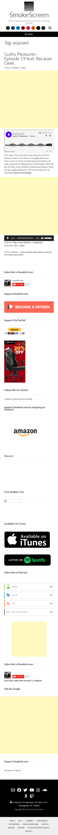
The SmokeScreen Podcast (38, 828)
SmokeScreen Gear (30, 824)
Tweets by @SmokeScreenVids (18, 399)
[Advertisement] (29, 99)
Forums (21, 828)
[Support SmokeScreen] (29, 312)
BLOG (20, 821)
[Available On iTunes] (27, 547)
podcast (48, 252)
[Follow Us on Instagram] (28, 28)
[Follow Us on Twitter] (18, 28)
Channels (30, 821)
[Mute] (42, 238)
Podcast (15, 252)
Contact (28, 831)
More (22, 245)
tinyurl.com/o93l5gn (22, 172)
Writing (11, 828)
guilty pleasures (39, 252)
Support (45, 824)
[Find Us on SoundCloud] (33, 28)
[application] (29, 238)
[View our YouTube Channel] (23, 28)
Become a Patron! (12, 770)
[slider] (48, 237)
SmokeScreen (29, 14)
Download (37, 242)
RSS (15, 245)
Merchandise (42, 821)
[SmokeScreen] (29, 6)
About (12, 821)
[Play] (7, 238)
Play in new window (22, 242)
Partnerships (14, 824)
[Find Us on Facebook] (13, 28)
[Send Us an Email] (8, 28)
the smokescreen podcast (13, 255)
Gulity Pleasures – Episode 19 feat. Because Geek (28, 58)
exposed (29, 252)
